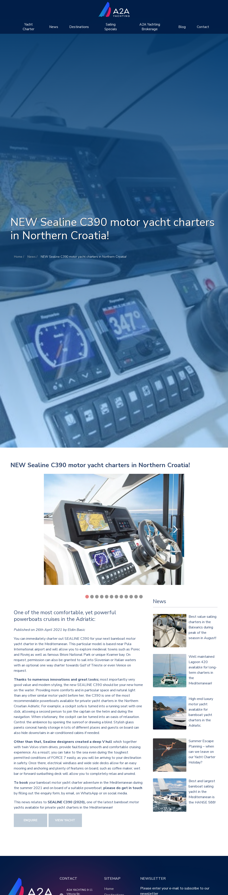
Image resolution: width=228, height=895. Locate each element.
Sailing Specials (110, 26)
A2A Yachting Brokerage (149, 26)
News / (32, 257)
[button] (28, 27)
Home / (19, 257)
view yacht (65, 820)
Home (109, 889)
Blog (182, 27)
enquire (30, 820)
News (53, 27)
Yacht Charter (28, 26)
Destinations (79, 27)
